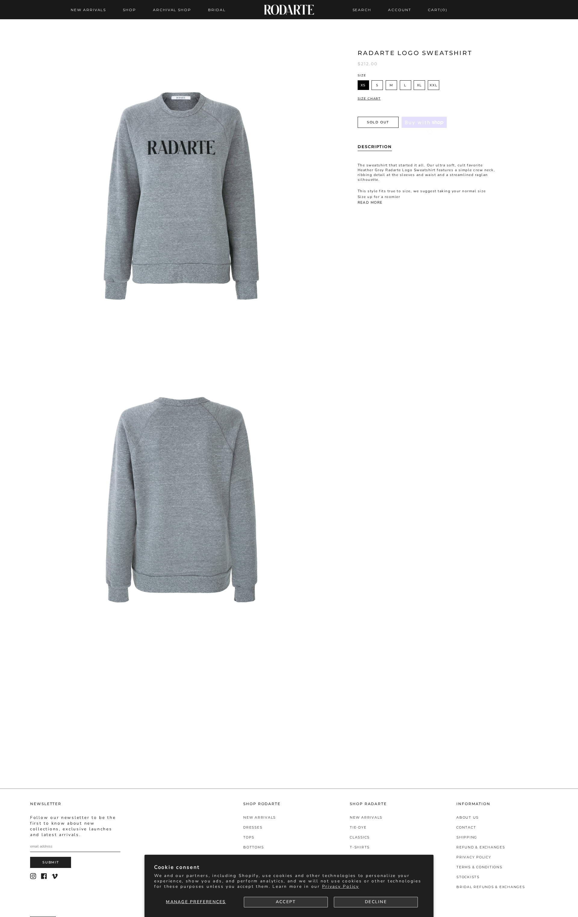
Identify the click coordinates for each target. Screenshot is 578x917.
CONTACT (466, 827)
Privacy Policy (340, 886)
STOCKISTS (468, 877)
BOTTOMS (253, 847)
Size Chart (369, 98)
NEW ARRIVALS (259, 817)
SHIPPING (466, 837)
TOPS (248, 837)
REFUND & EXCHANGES (480, 847)
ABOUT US (467, 817)
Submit (50, 862)
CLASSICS (360, 837)
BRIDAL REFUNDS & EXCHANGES (490, 887)
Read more (370, 203)
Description (375, 146)
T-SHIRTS (360, 847)
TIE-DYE (358, 827)
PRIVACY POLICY (473, 857)
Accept (286, 902)
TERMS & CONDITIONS (479, 867)
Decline (376, 902)
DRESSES (252, 827)
